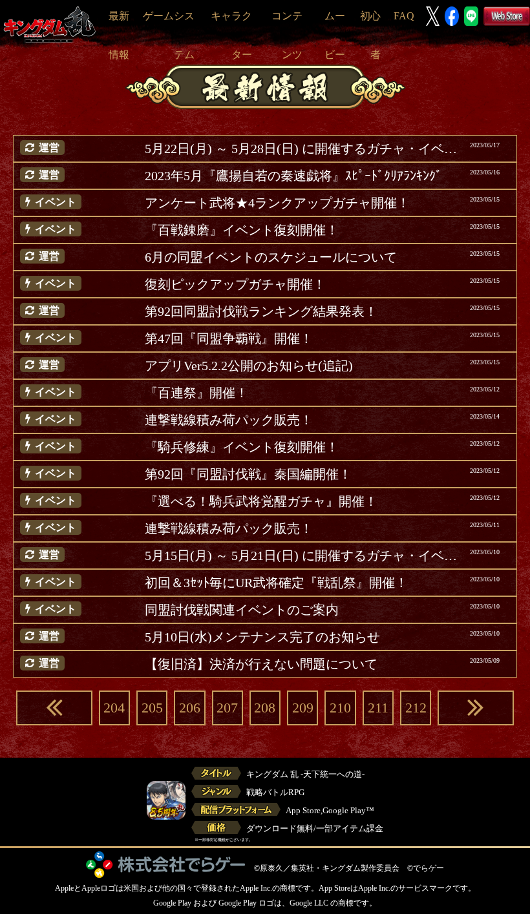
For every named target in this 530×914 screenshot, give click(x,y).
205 (152, 708)
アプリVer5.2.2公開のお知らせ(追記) (249, 365)
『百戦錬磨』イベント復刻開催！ (242, 229)
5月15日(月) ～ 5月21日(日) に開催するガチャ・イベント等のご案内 (302, 555)
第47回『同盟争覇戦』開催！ (229, 338)
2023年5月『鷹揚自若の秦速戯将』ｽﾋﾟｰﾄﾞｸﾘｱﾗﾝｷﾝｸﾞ (293, 175)
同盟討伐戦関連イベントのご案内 (242, 609)
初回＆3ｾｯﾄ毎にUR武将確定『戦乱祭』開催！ (276, 582)
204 (114, 708)
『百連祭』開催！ (196, 392)
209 (302, 708)
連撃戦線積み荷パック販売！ (229, 419)
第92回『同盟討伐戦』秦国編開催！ (248, 474)
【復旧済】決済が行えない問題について (261, 664)
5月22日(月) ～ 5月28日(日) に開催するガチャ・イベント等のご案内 (302, 148)
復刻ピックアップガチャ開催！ (235, 284)
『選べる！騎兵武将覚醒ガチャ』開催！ (261, 501)
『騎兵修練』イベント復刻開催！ (242, 447)
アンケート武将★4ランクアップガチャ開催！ (277, 202)
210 (340, 708)
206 (189, 708)
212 (416, 708)
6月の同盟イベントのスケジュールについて (271, 257)
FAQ (404, 15)
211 (378, 708)
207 (227, 708)
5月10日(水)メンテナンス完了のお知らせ (262, 636)
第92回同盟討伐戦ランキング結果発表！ (261, 311)
